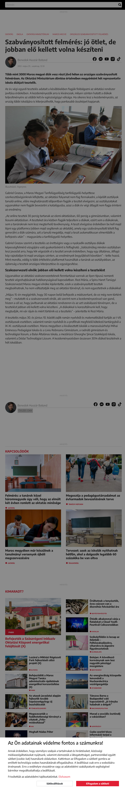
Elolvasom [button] (64, 776)
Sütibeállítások (55, 783)
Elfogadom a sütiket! (97, 783)
